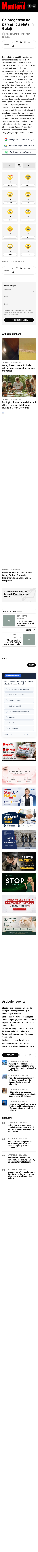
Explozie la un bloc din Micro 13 (15, 1040)
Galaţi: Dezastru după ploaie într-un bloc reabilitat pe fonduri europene (18, 368)
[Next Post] (29, 639)
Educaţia (11, 723)
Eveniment (25, 34)
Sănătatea (12, 717)
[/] (29, 6)
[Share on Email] (29, 42)
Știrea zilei (13, 1061)
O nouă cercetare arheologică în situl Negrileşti (25, 623)
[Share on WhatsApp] (21, 42)
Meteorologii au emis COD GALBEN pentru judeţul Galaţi (12, 642)
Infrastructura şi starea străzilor (19, 689)
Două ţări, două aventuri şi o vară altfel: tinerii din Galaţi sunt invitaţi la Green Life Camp (19, 405)
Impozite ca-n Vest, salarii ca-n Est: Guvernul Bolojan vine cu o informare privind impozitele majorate (22, 1107)
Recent (28, 1055)
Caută (31, 665)
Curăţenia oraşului (15, 706)
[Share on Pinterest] (25, 42)
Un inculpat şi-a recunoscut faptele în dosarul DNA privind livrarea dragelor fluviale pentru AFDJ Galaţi (22, 1067)
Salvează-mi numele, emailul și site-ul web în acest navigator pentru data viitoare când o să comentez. (18, 313)
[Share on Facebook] (13, 42)
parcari (14, 261)
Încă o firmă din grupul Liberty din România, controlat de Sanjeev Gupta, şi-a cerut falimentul (21, 1081)
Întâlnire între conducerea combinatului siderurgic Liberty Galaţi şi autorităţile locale (22, 1094)
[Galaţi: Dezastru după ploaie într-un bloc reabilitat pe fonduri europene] (19, 348)
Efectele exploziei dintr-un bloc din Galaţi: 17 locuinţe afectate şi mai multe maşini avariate (17, 1011)
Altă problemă (13, 728)
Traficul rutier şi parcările (17, 695)
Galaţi (5, 261)
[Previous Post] (9, 620)
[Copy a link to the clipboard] (13, 46)
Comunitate (22, 616)
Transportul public (14, 700)
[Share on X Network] (17, 42)
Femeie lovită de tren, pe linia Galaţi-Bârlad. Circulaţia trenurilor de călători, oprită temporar (17, 576)
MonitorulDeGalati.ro (27, 734)
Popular (10, 1055)
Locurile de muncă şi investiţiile (19, 712)
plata (21, 261)
